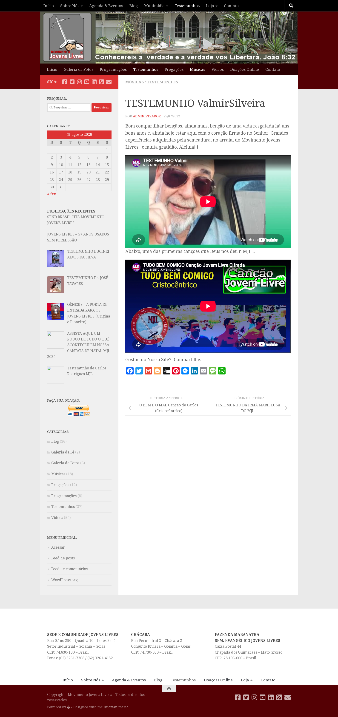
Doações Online (244, 69)
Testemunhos (187, 5)
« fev (51, 194)
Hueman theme (116, 707)
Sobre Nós (69, 5)
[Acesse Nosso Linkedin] (94, 82)
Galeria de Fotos (78, 69)
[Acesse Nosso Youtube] (86, 82)
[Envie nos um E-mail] (109, 82)
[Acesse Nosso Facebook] (64, 82)
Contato (231, 5)
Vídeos (218, 69)
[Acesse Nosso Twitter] (72, 82)
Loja (210, 5)
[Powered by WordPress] (68, 707)
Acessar (58, 547)
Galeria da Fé (62, 452)
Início (48, 5)
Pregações (174, 69)
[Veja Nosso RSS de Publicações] (101, 82)
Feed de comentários (69, 569)
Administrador (147, 116)
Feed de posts (63, 558)
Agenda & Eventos (106, 5)
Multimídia (154, 5)
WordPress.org (64, 580)
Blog (133, 5)
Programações (113, 69)
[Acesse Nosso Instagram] (79, 82)
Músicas (197, 69)
